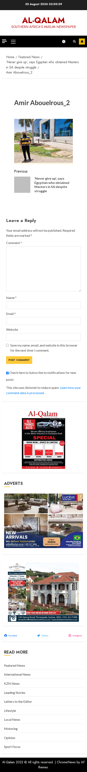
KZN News (12, 683)
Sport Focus (12, 747)
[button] (13, 41)
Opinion (9, 738)
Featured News (14, 665)
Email (11, 314)
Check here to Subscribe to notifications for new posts (41, 376)
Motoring (11, 728)
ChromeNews (66, 762)
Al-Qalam (43, 20)
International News (17, 674)
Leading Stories (14, 692)
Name (11, 298)
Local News (12, 719)
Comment (14, 243)
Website (12, 329)
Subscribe (82, 41)
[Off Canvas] (4, 41)
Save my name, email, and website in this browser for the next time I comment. (43, 347)
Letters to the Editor (18, 701)
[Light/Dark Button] (66, 41)
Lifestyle (10, 710)
